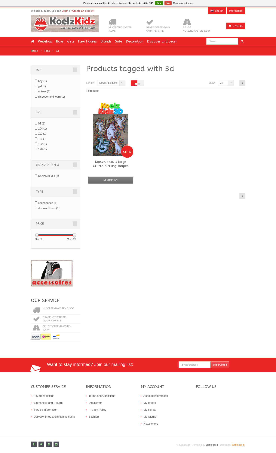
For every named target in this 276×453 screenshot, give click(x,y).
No (168, 3)
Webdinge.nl (238, 444)
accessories (47, 202)
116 (42, 138)
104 (42, 128)
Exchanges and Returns (48, 402)
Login (65, 10)
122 (42, 144)
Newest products (108, 82)
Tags (47, 50)
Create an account (83, 10)
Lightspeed (212, 444)
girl (42, 86)
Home (34, 50)
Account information (155, 395)
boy (42, 81)
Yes (159, 3)
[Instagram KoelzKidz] (56, 444)
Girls (70, 41)
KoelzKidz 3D (48, 176)
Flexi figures (87, 41)
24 (221, 82)
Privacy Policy (97, 409)
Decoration (134, 41)
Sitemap (94, 416)
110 (42, 133)
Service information (45, 409)
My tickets (149, 409)
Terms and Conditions (102, 395)
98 (41, 123)
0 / (237, 25)
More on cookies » (183, 3)
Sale (118, 41)
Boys (59, 41)
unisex (44, 91)
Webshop (45, 41)
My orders (149, 402)
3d (57, 50)
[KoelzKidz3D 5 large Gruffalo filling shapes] (110, 135)
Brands (105, 41)
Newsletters (150, 423)
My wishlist (150, 416)
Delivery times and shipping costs (54, 416)
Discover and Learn (162, 41)
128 (42, 149)
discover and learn (51, 96)
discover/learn (49, 208)
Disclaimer (95, 402)
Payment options (44, 395)
